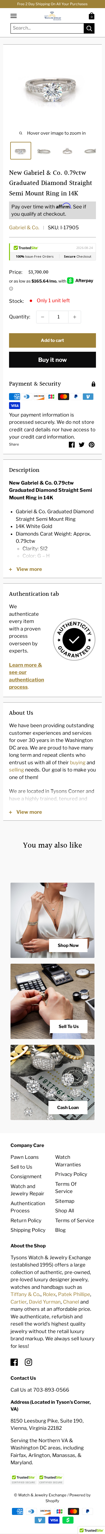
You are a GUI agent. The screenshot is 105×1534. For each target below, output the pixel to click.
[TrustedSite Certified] (23, 1479)
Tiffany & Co (24, 1294)
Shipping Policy (28, 1230)
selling (16, 770)
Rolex (49, 1294)
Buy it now (52, 359)
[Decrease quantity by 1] (42, 317)
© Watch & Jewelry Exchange (40, 1495)
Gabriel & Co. (24, 227)
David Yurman (45, 1302)
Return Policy (25, 1220)
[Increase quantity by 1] (75, 317)
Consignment (26, 1176)
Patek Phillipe (74, 1294)
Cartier (18, 1302)
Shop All (64, 1211)
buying (77, 762)
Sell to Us (21, 1167)
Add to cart (52, 340)
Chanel (71, 1302)
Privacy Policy (71, 1174)
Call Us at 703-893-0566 (39, 1390)
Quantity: (19, 317)
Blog (60, 1230)
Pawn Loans (24, 1157)
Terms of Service (74, 1220)
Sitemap (64, 1201)
